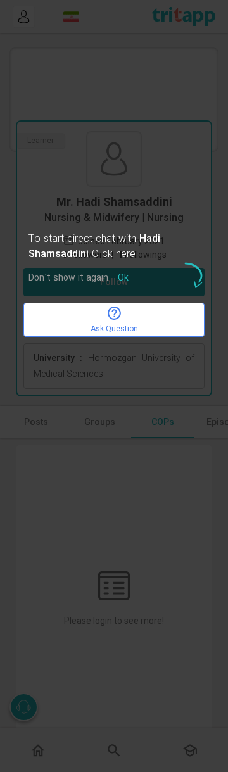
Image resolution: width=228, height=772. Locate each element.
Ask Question (114, 328)
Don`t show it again (68, 278)
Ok (123, 278)
